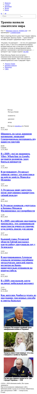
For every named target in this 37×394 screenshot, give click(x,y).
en (5, 13)
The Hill (25, 52)
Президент (8, 67)
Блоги (7, 10)
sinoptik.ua (18, 126)
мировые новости (11, 65)
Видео (7, 8)
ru (1, 13)
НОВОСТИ (23, 31)
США (7, 69)
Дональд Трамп (10, 64)
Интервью (8, 6)
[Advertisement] (18, 90)
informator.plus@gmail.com (14, 392)
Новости (8, 3)
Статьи (7, 5)
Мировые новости (12, 31)
